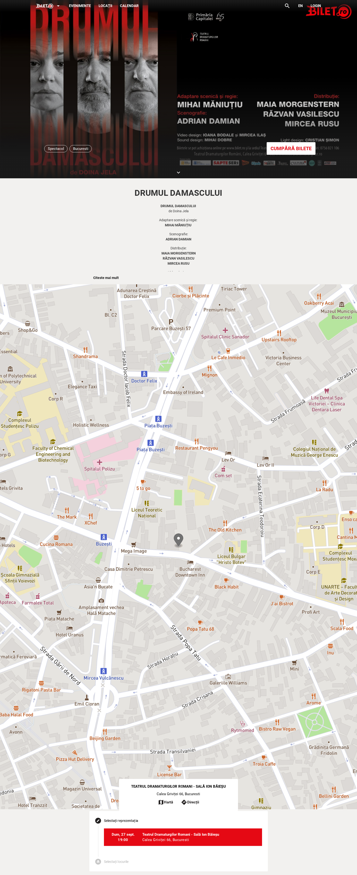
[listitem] (183, 837)
